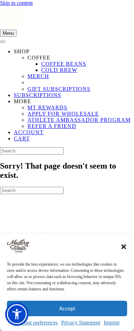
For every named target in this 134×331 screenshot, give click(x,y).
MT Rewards (67, 200)
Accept (67, 308)
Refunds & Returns (67, 230)
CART (22, 138)
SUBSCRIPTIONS (37, 95)
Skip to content (16, 3)
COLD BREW (59, 70)
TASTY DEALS (47, 83)
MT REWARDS (47, 107)
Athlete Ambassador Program (67, 220)
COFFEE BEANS (63, 64)
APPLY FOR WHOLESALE (63, 114)
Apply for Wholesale (67, 210)
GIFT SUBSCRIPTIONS (58, 89)
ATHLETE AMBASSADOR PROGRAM (79, 120)
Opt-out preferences (36, 322)
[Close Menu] (2, 42)
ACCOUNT (29, 132)
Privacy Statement (80, 322)
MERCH (38, 76)
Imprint (112, 322)
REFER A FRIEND (51, 126)
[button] (123, 246)
